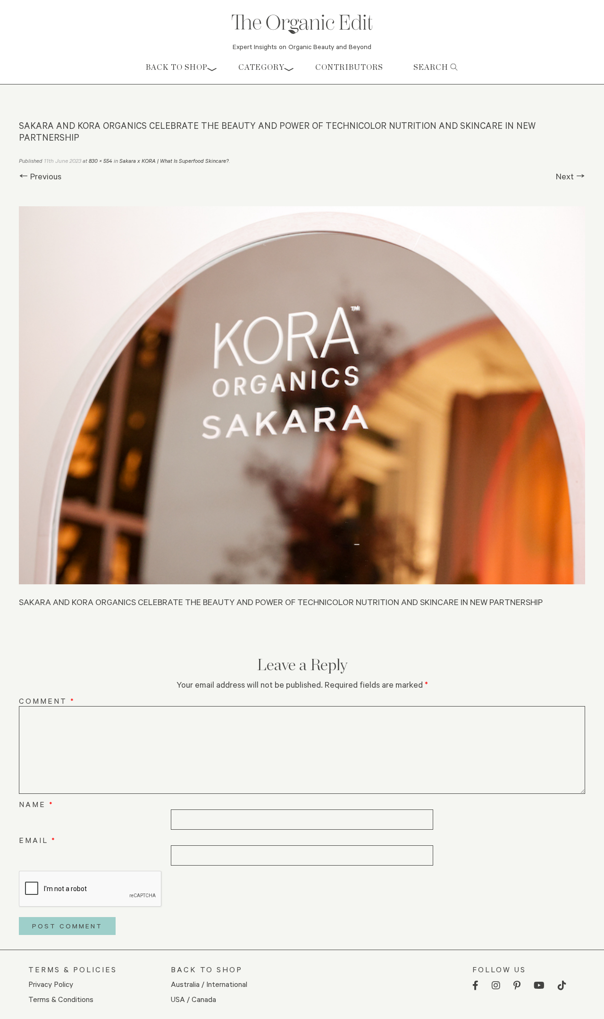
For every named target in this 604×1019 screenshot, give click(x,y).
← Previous (40, 176)
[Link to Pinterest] (516, 986)
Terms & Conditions (60, 999)
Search (431, 67)
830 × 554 (100, 160)
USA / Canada (193, 999)
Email (37, 840)
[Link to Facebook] (475, 986)
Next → (570, 176)
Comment (47, 701)
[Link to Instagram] (496, 986)
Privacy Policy (50, 984)
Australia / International (209, 984)
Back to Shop (177, 67)
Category (261, 67)
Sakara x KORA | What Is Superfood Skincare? (174, 160)
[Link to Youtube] (539, 986)
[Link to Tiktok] (562, 986)
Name (36, 804)
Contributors (349, 67)
